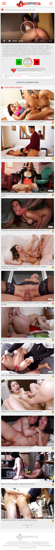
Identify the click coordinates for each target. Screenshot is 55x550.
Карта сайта (19, 545)
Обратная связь (8, 545)
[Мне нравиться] (19, 62)
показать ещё (28, 525)
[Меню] (4, 4)
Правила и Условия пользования (40, 545)
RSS (26, 545)
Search (51, 3)
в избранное (27, 70)
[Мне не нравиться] (36, 62)
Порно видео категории (36, 76)
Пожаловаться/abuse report (27, 547)
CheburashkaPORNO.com (28, 4)
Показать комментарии (27, 82)
